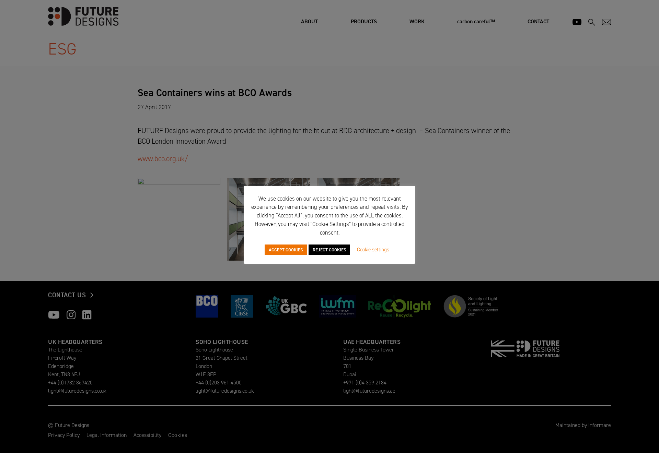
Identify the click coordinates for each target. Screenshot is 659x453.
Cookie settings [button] (373, 249)
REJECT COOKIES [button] (329, 250)
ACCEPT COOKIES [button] (286, 250)
